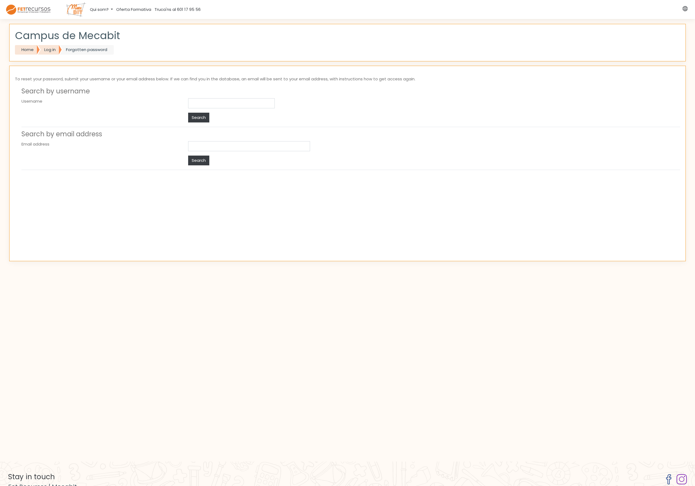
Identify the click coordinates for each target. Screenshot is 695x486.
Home (27, 49)
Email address (35, 144)
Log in (50, 49)
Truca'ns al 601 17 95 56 (177, 9)
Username (31, 101)
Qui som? (100, 9)
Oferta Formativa (133, 9)
